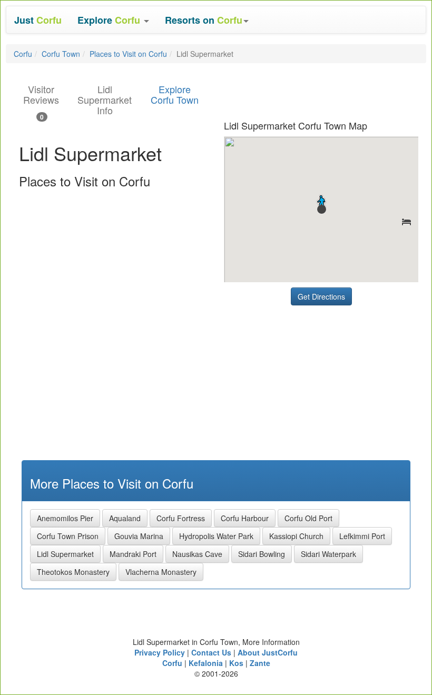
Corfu (23, 53)
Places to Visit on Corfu (128, 53)
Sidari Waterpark (328, 554)
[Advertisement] (303, 376)
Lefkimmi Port (362, 536)
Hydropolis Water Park (216, 536)
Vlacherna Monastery (161, 572)
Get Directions (321, 296)
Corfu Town (61, 53)
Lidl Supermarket (65, 554)
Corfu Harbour (245, 518)
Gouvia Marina (138, 536)
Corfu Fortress (180, 518)
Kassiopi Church (296, 536)
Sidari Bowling (261, 554)
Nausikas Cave (197, 554)
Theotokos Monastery (73, 572)
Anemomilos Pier (65, 518)
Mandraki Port (133, 554)
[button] (113, 19)
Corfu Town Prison (68, 536)
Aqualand (125, 518)
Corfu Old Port (308, 518)
